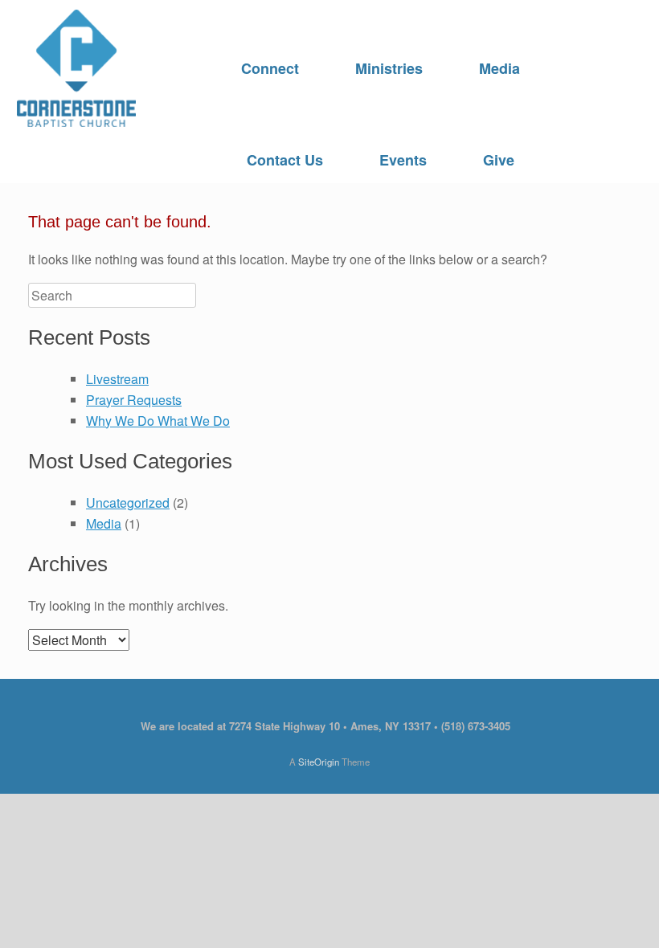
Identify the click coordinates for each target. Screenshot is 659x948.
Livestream (117, 379)
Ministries (389, 68)
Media (499, 68)
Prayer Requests (134, 399)
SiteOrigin (318, 761)
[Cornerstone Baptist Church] (76, 68)
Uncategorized (128, 502)
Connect (270, 68)
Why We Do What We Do (158, 420)
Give (498, 159)
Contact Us (285, 159)
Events (403, 159)
